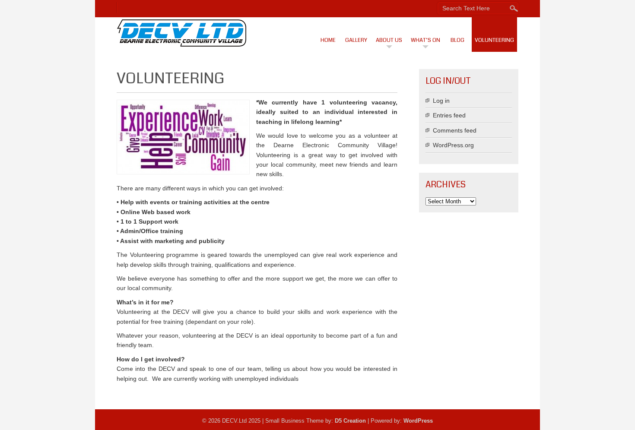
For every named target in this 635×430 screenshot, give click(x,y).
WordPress (418, 420)
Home (328, 40)
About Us (389, 40)
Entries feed (449, 115)
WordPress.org (453, 145)
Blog (457, 40)
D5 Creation (350, 420)
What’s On (425, 40)
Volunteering (494, 40)
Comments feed (454, 130)
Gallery (356, 40)
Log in (441, 100)
